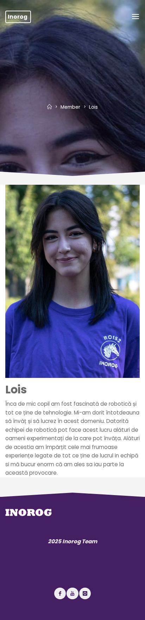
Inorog (17, 16)
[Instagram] (85, 593)
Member (70, 107)
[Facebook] (60, 593)
